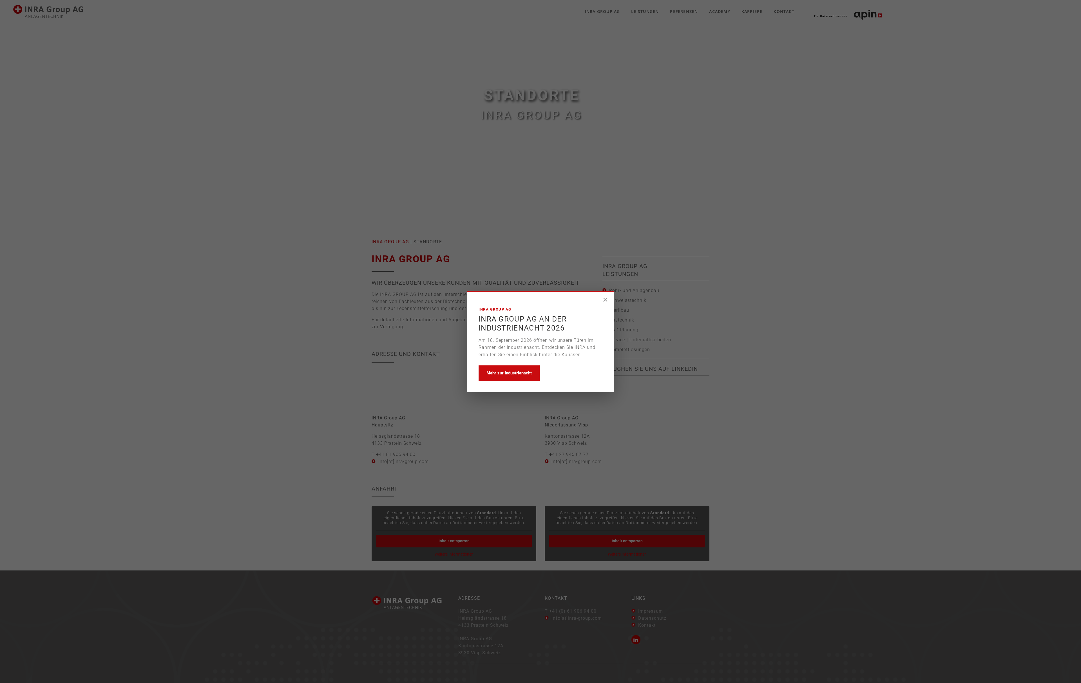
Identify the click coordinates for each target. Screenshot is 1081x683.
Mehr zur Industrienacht (509, 373)
